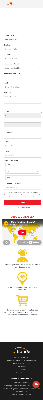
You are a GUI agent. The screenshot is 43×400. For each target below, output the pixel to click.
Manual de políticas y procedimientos (21, 360)
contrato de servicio (21, 195)
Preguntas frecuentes (21, 363)
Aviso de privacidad (21, 357)
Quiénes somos (21, 370)
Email (6, 83)
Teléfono (7, 142)
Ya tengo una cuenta (22, 207)
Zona (5, 121)
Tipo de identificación (12, 64)
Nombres (7, 45)
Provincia (7, 102)
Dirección (7, 92)
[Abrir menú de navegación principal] (39, 3)
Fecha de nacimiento (11, 161)
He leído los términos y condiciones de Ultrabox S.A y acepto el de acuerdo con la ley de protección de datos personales (22, 195)
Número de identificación (13, 73)
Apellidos (7, 54)
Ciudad (6, 111)
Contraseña (8, 132)
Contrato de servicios (21, 373)
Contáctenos (21, 366)
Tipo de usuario (9, 36)
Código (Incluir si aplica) (13, 183)
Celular (6, 151)
